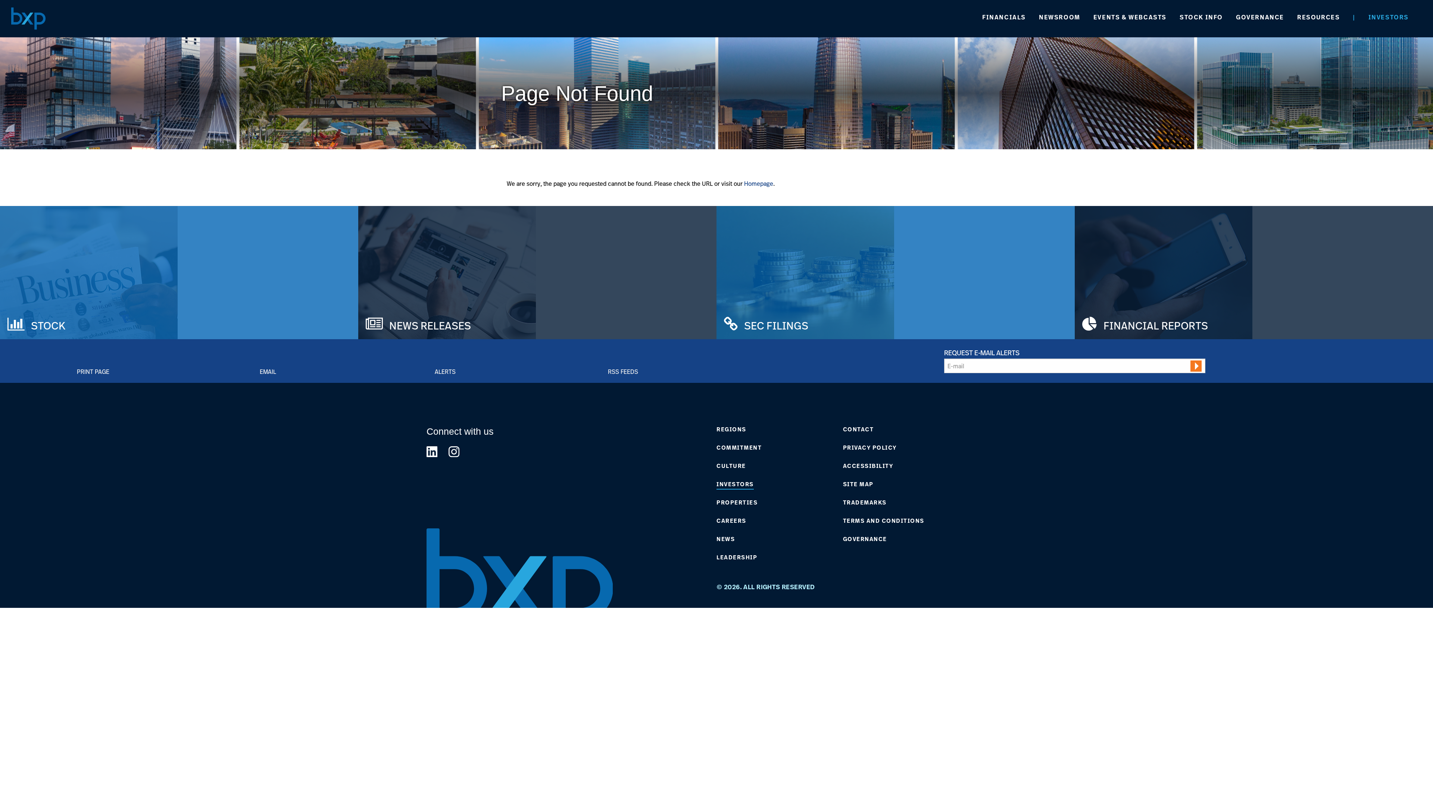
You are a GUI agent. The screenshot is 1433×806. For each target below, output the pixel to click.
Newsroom (1059, 17)
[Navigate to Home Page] (28, 18)
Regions (731, 429)
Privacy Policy (870, 448)
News (725, 539)
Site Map (858, 484)
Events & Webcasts (1130, 17)
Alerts (445, 371)
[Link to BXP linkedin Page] (432, 451)
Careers (731, 521)
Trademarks (865, 502)
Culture (731, 466)
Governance (1260, 17)
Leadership (736, 557)
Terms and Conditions (883, 521)
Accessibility (868, 466)
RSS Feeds (623, 371)
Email (268, 371)
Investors (1388, 17)
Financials (1004, 17)
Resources (1318, 17)
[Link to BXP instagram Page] (454, 451)
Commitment (739, 448)
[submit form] (1196, 366)
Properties (737, 502)
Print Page (93, 371)
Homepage (758, 183)
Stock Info (1201, 17)
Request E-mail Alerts (982, 352)
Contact (858, 429)
